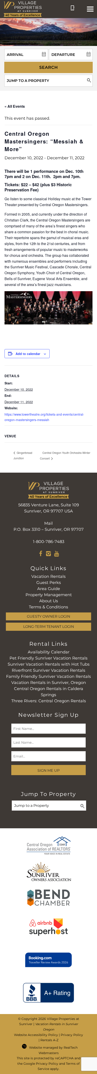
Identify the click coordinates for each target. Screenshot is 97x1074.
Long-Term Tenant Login (48, 626)
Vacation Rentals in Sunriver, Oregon (48, 682)
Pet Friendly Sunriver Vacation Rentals (48, 658)
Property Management (48, 594)
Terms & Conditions (48, 607)
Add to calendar (28, 353)
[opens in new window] (41, 554)
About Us (48, 600)
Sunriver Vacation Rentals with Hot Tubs (49, 664)
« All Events (15, 106)
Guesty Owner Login (48, 616)
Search (48, 67)
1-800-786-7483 (48, 541)
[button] (90, 9)
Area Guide (48, 588)
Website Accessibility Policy (36, 1035)
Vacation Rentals (48, 576)
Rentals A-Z (49, 1040)
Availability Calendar (48, 652)
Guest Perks (48, 582)
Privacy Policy (72, 1035)
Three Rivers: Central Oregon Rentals (48, 700)
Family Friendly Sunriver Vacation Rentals (48, 676)
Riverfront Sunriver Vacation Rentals (48, 670)
